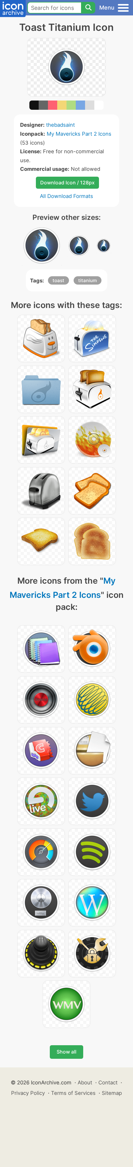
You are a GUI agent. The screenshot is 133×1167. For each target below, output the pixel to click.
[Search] (88, 8)
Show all (66, 1052)
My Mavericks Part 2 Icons (79, 134)
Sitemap (112, 1093)
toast (58, 280)
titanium (87, 280)
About (85, 1082)
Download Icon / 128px (67, 182)
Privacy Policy (28, 1093)
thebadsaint (60, 125)
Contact (108, 1082)
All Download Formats (66, 196)
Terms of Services (73, 1093)
